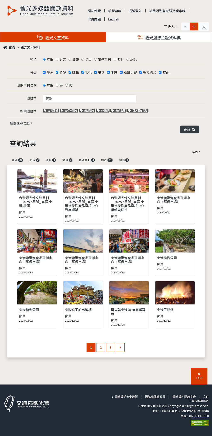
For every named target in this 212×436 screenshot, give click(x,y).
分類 (33, 72)
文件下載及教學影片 (199, 398)
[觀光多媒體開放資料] (40, 10)
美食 (50, 72)
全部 (17, 160)
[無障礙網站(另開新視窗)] (200, 422)
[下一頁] (120, 347)
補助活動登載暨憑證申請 (167, 10)
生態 (114, 72)
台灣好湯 (53, 110)
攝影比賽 (130, 72)
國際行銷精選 (27, 85)
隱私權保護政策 (155, 396)
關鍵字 (32, 98)
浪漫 (62, 72)
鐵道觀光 (89, 110)
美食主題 (120, 110)
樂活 (101, 72)
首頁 (11, 47)
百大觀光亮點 (139, 110)
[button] (185, 26)
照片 (120, 59)
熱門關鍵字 (28, 111)
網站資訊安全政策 (126, 396)
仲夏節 (105, 110)
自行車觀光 (71, 110)
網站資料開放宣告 (184, 396)
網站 (133, 59)
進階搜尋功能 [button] (20, 123)
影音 (62, 59)
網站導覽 (94, 10)
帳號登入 (135, 10)
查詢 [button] (188, 129)
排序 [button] (195, 152)
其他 (166, 72)
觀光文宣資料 (30, 47)
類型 (33, 59)
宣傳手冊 (104, 59)
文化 (88, 72)
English (113, 19)
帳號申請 (114, 10)
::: (112, 396)
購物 (75, 72)
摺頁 (88, 59)
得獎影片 (149, 72)
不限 (50, 59)
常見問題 (94, 19)
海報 (75, 59)
